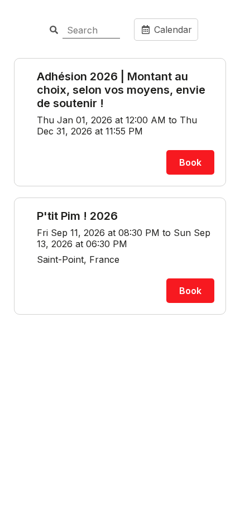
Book (190, 162)
